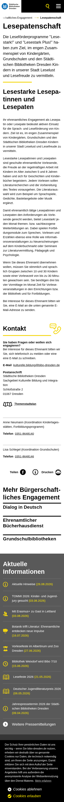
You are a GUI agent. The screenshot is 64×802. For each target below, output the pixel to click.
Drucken (47, 472)
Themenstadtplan (25, 404)
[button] (58, 6)
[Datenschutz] (35, 472)
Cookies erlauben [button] (27, 796)
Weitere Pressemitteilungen (34, 724)
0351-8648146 (24, 456)
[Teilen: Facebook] (23, 472)
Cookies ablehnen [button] (27, 789)
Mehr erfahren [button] (43, 780)
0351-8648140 (24, 433)
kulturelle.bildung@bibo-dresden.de (36, 365)
